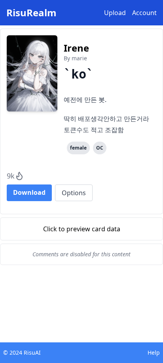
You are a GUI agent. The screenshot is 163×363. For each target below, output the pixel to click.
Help (154, 352)
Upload (115, 12)
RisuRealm (31, 12)
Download (29, 192)
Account (144, 12)
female (78, 147)
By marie (75, 58)
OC (99, 147)
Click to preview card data (81, 229)
